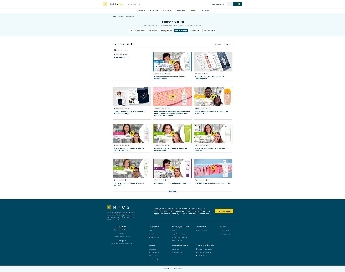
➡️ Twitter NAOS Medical (203, 252)
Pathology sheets (166, 31)
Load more (172, 191)
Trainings (193, 10)
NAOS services (167, 10)
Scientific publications (178, 234)
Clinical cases (152, 31)
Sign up (235, 4)
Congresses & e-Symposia (180, 237)
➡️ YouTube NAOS (201, 255)
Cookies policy (166, 268)
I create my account (224, 211)
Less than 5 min (195, 31)
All (131, 31)
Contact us (175, 249)
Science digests (140, 10)
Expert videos (140, 31)
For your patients (181, 10)
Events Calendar (177, 240)
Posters (174, 231)
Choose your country (178, 252)
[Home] (113, 4)
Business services (225, 234)
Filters (226, 44)
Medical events (154, 10)
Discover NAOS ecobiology (218, 4)
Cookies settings (178, 268)
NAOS (150, 231)
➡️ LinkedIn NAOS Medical (204, 249)
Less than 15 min (209, 31)
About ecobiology (154, 237)
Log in (230, 4)
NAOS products (204, 10)
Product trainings (181, 31)
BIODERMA (152, 234)
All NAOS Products (201, 231)
